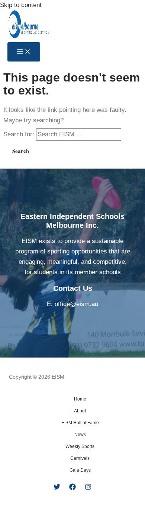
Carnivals (80, 458)
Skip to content (21, 5)
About (80, 410)
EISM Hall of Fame (80, 422)
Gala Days (80, 470)
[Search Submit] (132, 134)
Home (80, 399)
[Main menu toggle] (23, 52)
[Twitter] (57, 488)
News (80, 434)
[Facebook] (72, 488)
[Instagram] (88, 488)
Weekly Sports (79, 446)
